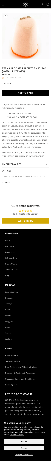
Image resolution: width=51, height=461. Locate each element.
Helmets (9, 298)
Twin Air (6, 75)
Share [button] (7, 182)
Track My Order (12, 270)
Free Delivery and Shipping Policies (21, 367)
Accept (24, 441)
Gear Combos (11, 292)
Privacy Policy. (17, 435)
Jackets (8, 339)
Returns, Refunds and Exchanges (20, 373)
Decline (24, 448)
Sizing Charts (11, 264)
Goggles (9, 321)
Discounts (9, 246)
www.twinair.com (36, 156)
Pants (7, 310)
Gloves (8, 315)
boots (34, 407)
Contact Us (10, 252)
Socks (8, 333)
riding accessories (22, 411)
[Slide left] (20, 64)
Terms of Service (12, 361)
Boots (7, 327)
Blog (7, 276)
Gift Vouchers (11, 258)
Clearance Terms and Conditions (20, 379)
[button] (3, 4)
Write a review (25, 221)
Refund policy (11, 385)
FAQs (7, 240)
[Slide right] (31, 64)
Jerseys (8, 304)
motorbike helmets (21, 407)
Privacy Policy (11, 355)
